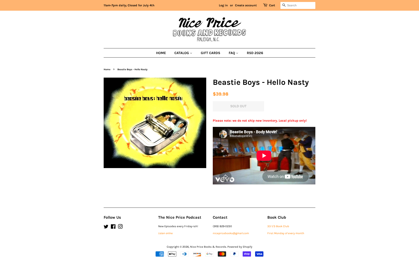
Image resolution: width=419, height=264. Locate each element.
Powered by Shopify (239, 246)
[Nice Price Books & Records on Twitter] (106, 227)
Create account (246, 5)
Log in (223, 5)
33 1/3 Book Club (278, 226)
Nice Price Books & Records (208, 246)
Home (161, 53)
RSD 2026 (255, 53)
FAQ (232, 53)
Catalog (182, 53)
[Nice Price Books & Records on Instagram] (120, 227)
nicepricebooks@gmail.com (231, 233)
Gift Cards (210, 53)
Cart (272, 5)
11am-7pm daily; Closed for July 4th (129, 5)
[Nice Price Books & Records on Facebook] (113, 227)
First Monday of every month (285, 233)
